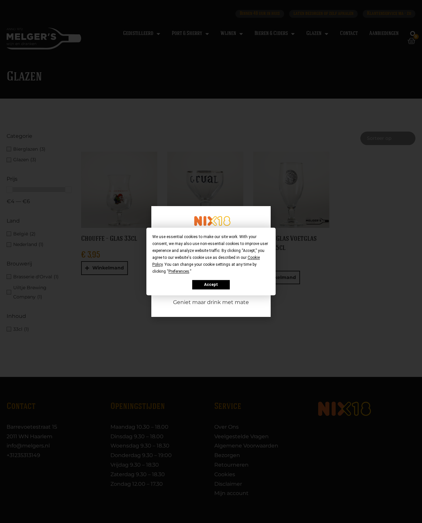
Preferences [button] (178, 271)
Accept (211, 284)
